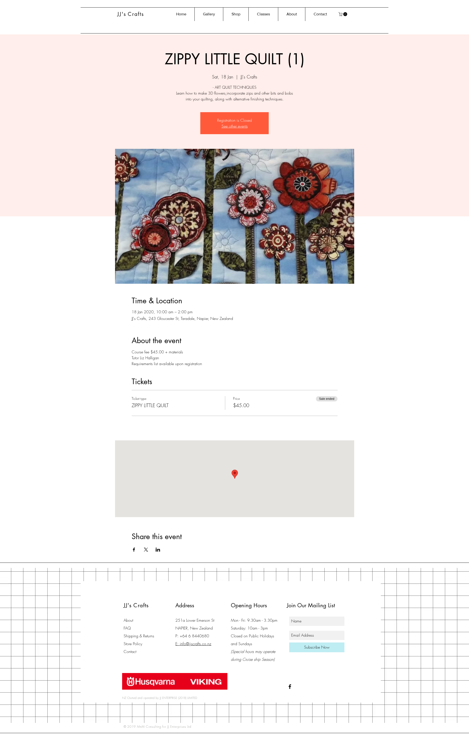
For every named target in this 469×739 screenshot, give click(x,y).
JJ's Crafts (130, 14)
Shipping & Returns (139, 636)
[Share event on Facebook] (134, 550)
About (128, 620)
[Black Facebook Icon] (290, 687)
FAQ (127, 628)
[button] (343, 14)
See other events (235, 126)
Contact (130, 651)
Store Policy (133, 643)
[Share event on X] (146, 550)
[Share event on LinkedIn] (158, 550)
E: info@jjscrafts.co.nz (193, 643)
